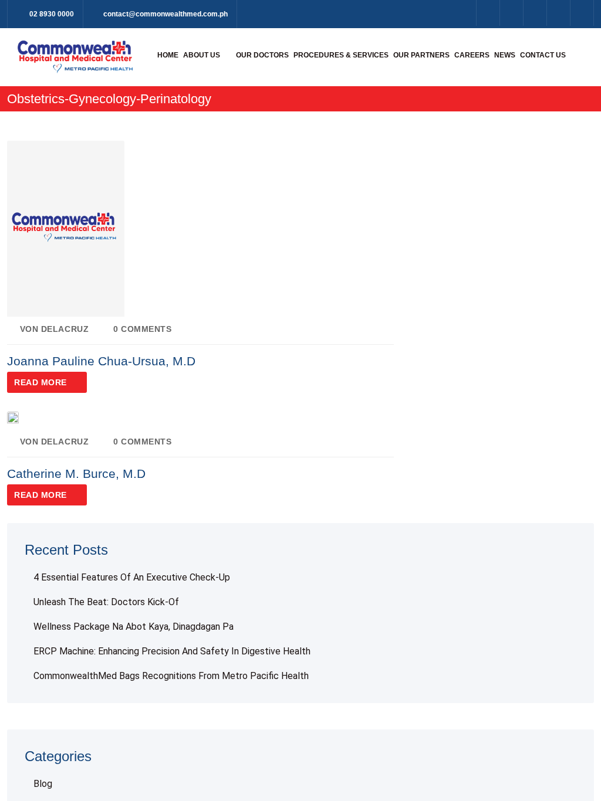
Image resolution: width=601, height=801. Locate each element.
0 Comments (142, 329)
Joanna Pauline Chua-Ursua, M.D (101, 361)
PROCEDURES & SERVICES (341, 55)
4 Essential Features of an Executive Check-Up (131, 577)
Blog (42, 783)
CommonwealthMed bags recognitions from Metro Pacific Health (171, 675)
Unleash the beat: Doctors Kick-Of (106, 601)
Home (167, 55)
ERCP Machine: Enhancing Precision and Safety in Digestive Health (171, 651)
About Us (201, 55)
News (504, 55)
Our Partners (421, 55)
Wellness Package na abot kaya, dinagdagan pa (133, 626)
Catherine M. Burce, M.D (76, 473)
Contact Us (543, 55)
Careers (471, 55)
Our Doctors (262, 55)
